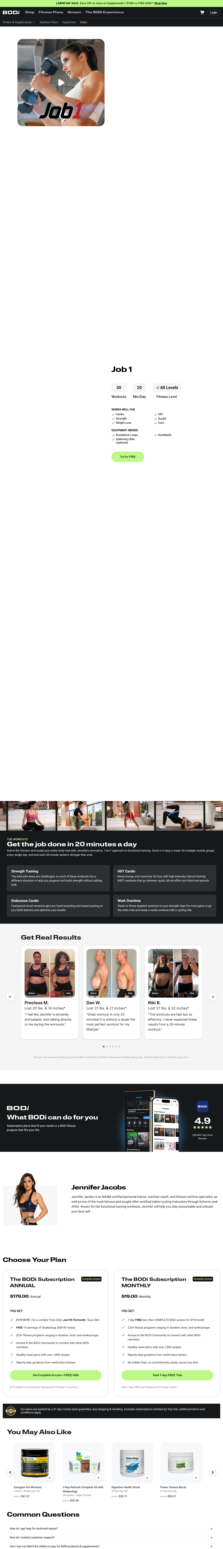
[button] (104, 1046)
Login (213, 12)
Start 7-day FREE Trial (167, 1375)
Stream (74, 12)
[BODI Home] (11, 12)
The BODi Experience (104, 12)
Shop (29, 12)
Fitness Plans (51, 12)
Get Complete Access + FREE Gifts (56, 1375)
